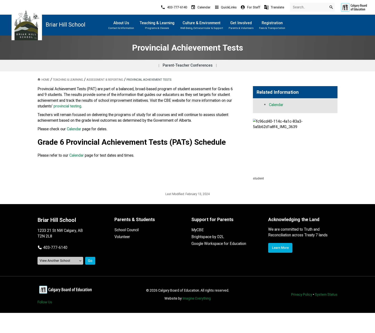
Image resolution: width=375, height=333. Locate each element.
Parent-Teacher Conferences (187, 65)
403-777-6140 (55, 247)
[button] (52, 247)
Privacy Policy (301, 294)
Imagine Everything (196, 298)
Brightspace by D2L (207, 237)
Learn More (280, 248)
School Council (126, 230)
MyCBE (197, 230)
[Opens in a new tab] (353, 7)
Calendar (76, 155)
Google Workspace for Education (218, 243)
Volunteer (122, 237)
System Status (326, 294)
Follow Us (45, 302)
